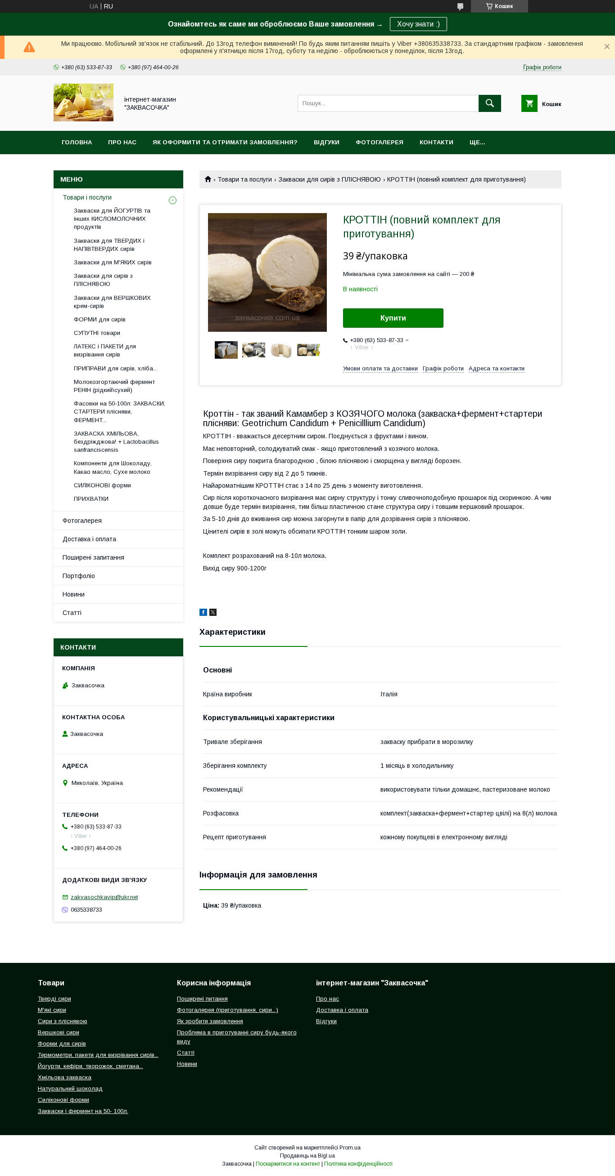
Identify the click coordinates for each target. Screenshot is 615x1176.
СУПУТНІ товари (97, 333)
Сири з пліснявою (62, 1021)
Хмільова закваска (64, 1077)
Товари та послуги (244, 179)
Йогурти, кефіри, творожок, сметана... (90, 1066)
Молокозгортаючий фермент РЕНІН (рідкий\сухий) (114, 386)
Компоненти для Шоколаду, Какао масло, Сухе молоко (113, 467)
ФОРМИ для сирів (100, 319)
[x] (213, 613)
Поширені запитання (93, 557)
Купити (393, 318)
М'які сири (52, 1010)
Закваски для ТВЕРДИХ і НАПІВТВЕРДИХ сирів (109, 244)
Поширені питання (202, 998)
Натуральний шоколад (70, 1088)
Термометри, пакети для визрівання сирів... (98, 1054)
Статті (72, 612)
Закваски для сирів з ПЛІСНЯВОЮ (330, 179)
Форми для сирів (62, 1043)
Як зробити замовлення (210, 1021)
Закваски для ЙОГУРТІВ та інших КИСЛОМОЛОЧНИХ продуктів (112, 218)
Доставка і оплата (89, 539)
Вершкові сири (58, 1032)
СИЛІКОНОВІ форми (102, 485)
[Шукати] (490, 103)
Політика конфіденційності (358, 1164)
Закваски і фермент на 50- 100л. (83, 1111)
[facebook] (203, 613)
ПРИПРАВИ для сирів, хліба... (115, 368)
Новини (74, 594)
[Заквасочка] (83, 119)
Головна (77, 142)
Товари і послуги (87, 197)
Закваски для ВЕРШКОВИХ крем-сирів (112, 301)
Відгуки (326, 142)
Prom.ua (350, 1148)
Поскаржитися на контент (288, 1164)
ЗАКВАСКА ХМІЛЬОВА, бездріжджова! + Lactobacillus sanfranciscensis (116, 441)
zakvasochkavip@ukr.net (104, 897)
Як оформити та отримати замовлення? (225, 142)
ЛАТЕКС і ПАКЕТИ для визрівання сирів (105, 350)
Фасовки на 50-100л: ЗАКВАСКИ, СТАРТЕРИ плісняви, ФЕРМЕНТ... (119, 411)
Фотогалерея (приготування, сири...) (227, 1010)
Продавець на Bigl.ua (307, 1156)
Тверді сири (54, 998)
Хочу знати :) (418, 24)
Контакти (436, 142)
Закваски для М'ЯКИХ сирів (113, 262)
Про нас (122, 142)
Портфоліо (79, 575)
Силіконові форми (63, 1099)
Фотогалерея (379, 142)
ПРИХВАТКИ (91, 498)
